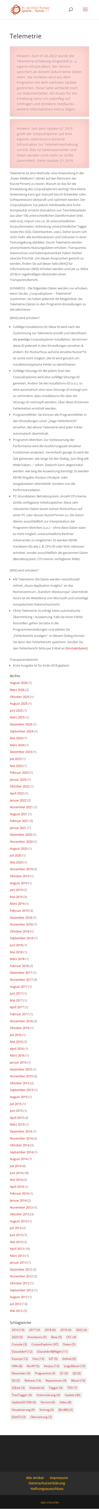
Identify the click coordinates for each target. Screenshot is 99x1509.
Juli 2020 (15, 855)
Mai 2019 (16, 897)
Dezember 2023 (21, 752)
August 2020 (18, 848)
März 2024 (17, 745)
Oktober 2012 (19, 1283)
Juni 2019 (16, 890)
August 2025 (18, 703)
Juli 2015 (15, 1104)
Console (19, 1344)
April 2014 (17, 1186)
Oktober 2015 (19, 1083)
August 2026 (18, 683)
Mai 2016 (16, 1041)
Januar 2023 (18, 779)
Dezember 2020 (21, 834)
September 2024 (21, 731)
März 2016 (17, 1055)
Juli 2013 (15, 1228)
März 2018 (17, 959)
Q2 (77, 1373)
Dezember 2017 (21, 972)
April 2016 (17, 1048)
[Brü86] (65, 1410)
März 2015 (17, 1124)
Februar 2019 (19, 910)
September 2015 (21, 1090)
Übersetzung (41, 1417)
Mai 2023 (16, 766)
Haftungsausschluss (47, 1488)
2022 (81, 1330)
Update (72, 1395)
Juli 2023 (15, 759)
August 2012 (18, 1297)
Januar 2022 (18, 800)
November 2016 (21, 1021)
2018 (50, 1330)
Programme (45, 1373)
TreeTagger (22, 1395)
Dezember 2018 (21, 917)
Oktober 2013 (19, 1214)
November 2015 (21, 1076)
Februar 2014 (19, 1193)
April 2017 (17, 1007)
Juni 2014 (16, 1173)
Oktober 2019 (19, 876)
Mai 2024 (16, 738)
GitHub (69, 1359)
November (21, 1373)
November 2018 (21, 924)
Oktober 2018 (19, 931)
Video (65, 1402)
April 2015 (17, 1117)
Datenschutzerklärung (47, 1483)
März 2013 (17, 1255)
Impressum (59, 1477)
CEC (71, 1337)
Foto (38, 1359)
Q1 (64, 1373)
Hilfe (17, 1366)
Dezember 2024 (21, 724)
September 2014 (21, 1152)
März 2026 (17, 690)
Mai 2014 (16, 1179)
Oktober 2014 (19, 1145)
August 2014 (18, 1159)
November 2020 (21, 841)
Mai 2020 (16, 862)
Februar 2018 (19, 966)
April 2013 (17, 1248)
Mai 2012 (16, 1310)
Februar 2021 (19, 821)
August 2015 (18, 1097)
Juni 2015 (16, 1110)
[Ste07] (19, 1417)
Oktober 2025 (19, 697)
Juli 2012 (15, 1304)
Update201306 (24, 1402)
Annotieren (37, 1337)
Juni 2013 (16, 1235)
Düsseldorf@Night (52, 1351)
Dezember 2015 (21, 1069)
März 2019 (17, 903)
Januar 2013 (18, 1262)
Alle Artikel (35, 1477)
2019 (65, 1330)
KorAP (33, 1366)
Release (33, 1380)
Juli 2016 (15, 1035)
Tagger (56, 1388)
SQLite (18, 1388)
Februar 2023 (19, 772)
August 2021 (18, 814)
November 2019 (21, 869)
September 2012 (21, 1290)
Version (48, 1402)
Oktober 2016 (19, 1028)
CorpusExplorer (44, 1344)
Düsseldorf (22, 1351)
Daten (69, 1344)
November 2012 (21, 1276)
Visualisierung (23, 1410)
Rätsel (78, 1380)
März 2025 (17, 717)
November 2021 (21, 807)
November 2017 (21, 979)
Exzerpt (20, 1359)
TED (72, 1388)
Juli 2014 (15, 1166)
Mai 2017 (16, 1000)
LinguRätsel (74, 1366)
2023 (17, 1337)
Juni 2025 (16, 710)
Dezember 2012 (21, 1269)
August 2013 (18, 1221)
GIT (53, 1359)
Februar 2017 (19, 1014)
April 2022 (17, 793)
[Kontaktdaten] (76, 648)
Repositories (56, 1380)
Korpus (51, 1366)
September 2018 (21, 938)
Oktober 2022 (19, 786)
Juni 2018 (16, 945)
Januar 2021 (18, 828)
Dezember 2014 (21, 1131)
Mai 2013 (16, 1242)
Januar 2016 (18, 1062)
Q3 (16, 1380)
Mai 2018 (16, 952)
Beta (56, 1337)
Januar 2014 (18, 1200)
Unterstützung (48, 1395)
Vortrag (46, 1410)
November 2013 (21, 1207)
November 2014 (21, 1138)
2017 (34, 1330)
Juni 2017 (16, 993)
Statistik (36, 1388)
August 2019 (18, 883)
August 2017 (18, 986)
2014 (18, 1330)
